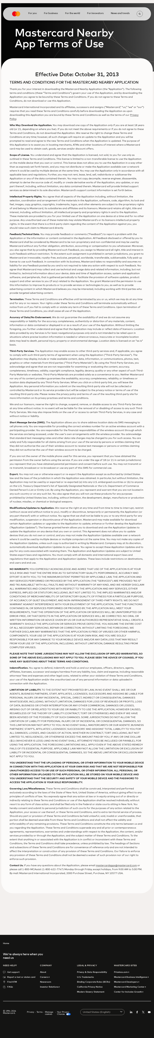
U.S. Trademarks (85, 977)
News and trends (120, 13)
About (43, 972)
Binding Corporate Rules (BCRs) (93, 982)
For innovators (95, 13)
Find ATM (12, 982)
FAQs (10, 987)
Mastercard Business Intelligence (131, 977)
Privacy (30, 1012)
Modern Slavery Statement (90, 992)
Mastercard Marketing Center (130, 987)
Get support (13, 972)
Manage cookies (49, 1013)
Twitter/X (143, 1012)
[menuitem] (32, 13)
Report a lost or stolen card (21, 977)
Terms (39, 1012)
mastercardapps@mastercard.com (116, 865)
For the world (72, 13)
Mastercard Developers (127, 982)
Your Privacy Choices (63, 1013)
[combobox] (102, 1012)
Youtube (149, 1012)
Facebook (137, 1012)
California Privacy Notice (90, 987)
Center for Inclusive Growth (129, 992)
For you (32, 13)
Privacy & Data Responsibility (92, 972)
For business (51, 13)
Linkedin (131, 1012)
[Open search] (140, 14)
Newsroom (45, 982)
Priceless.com (121, 972)
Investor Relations (50, 987)
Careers (45, 977)
